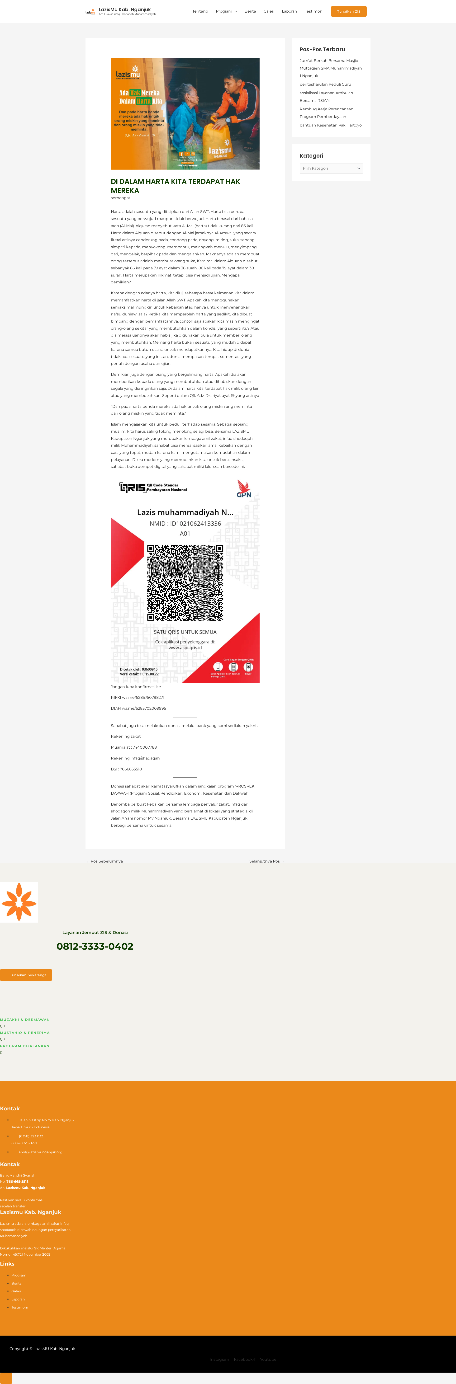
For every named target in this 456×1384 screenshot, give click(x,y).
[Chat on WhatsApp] (6, 1378)
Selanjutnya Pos (267, 861)
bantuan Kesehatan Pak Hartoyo (331, 125)
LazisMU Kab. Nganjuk (125, 9)
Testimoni (314, 11)
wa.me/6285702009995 (144, 708)
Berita (250, 11)
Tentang (200, 11)
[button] (349, 11)
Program (224, 11)
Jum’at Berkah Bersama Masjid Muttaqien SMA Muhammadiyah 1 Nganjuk (331, 68)
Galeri (269, 11)
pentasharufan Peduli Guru (325, 84)
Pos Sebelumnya (104, 861)
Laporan (289, 11)
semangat (120, 198)
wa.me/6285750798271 (143, 697)
